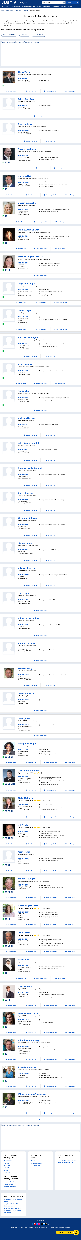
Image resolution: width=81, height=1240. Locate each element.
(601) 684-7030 (23, 236)
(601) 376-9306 (23, 858)
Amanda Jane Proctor (28, 1013)
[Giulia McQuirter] (9, 803)
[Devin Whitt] (9, 937)
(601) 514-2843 (23, 750)
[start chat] (76, 1232)
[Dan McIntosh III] (9, 698)
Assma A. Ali (24, 959)
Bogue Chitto (8, 1161)
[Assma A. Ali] (9, 964)
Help (36, 1227)
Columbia (6, 1170)
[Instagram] (39, 1224)
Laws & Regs (46, 6)
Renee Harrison (25, 493)
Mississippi (25, 10)
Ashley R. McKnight (27, 743)
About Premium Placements (12, 1208)
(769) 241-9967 (23, 804)
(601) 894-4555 (23, 474)
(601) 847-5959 (23, 725)
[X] (46, 1224)
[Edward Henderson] (9, 154)
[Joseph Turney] (9, 369)
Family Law (18, 10)
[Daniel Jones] (9, 723)
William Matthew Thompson (32, 1094)
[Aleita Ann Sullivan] (9, 523)
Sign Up (76, 2)
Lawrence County (9, 1182)
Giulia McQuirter (26, 798)
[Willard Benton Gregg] (9, 1045)
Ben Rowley (23, 391)
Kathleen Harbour (27, 418)
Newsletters (55, 6)
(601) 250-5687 (23, 397)
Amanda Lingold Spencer (30, 256)
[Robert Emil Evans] (9, 104)
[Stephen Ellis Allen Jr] (9, 648)
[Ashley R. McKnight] (9, 748)
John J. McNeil (24, 176)
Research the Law (26, 6)
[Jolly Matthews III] (9, 573)
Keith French (24, 851)
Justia (2, 10)
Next (40, 1120)
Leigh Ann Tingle (26, 283)
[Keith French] (9, 856)
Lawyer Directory (10, 10)
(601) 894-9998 (23, 499)
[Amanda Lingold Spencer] (9, 261)
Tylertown (7, 1172)
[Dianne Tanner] (9, 548)
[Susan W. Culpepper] (9, 1072)
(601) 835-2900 (23, 130)
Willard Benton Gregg (28, 1040)
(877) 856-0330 (23, 993)
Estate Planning (35, 1165)
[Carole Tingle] (9, 315)
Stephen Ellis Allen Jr (28, 643)
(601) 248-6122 (23, 424)
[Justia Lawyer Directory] (9, 2)
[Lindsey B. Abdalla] (9, 208)
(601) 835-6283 (23, 155)
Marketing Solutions (67, 6)
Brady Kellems (25, 124)
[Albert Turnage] (9, 77)
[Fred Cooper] (9, 598)
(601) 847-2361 (23, 524)
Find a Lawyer (6, 6)
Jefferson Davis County (11, 1186)
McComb (6, 1168)
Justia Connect (15, 1227)
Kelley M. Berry (25, 668)
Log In (69, 2)
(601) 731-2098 (23, 370)
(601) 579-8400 (23, 574)
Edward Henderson (27, 149)
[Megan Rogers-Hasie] (9, 910)
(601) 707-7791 (23, 966)
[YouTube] (35, 1224)
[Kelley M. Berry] (9, 673)
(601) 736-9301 (23, 624)
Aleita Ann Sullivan (27, 518)
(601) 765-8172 (23, 700)
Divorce (33, 1161)
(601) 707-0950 (23, 1020)
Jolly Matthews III (26, 568)
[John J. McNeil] (9, 181)
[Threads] (42, 1224)
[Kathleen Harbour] (9, 423)
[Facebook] (37, 1224)
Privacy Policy (54, 1227)
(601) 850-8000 (23, 1100)
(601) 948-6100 (23, 1046)
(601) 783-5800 (23, 182)
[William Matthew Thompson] (9, 1099)
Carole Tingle (24, 310)
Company (31, 1227)
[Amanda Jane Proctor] (9, 1018)
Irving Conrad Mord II (28, 443)
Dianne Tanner (25, 543)
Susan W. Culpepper (27, 1067)
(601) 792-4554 (23, 344)
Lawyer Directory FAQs (11, 1204)
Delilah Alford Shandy (28, 229)
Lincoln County (8, 1184)
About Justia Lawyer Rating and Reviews (12, 1211)
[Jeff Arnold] (9, 830)
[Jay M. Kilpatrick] (9, 991)
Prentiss (6, 1163)
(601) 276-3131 (23, 209)
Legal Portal (24, 1227)
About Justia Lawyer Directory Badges (13, 1200)
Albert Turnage (25, 72)
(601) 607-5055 (23, 939)
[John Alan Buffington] (9, 342)
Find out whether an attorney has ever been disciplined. (67, 1161)
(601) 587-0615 (23, 105)
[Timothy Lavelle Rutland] (9, 473)
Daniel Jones (24, 718)
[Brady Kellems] (9, 129)
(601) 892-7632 (23, 549)
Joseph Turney (25, 364)
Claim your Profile (9, 1206)
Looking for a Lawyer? (65, 1232)
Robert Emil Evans (26, 99)
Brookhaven (7, 1165)
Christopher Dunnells (28, 770)
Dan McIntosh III (26, 693)
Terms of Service (43, 1227)
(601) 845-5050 (23, 263)
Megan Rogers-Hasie (28, 905)
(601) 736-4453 (23, 599)
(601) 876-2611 (23, 449)
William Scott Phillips (28, 618)
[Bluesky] (44, 1224)
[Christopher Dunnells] (9, 775)
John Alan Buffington (28, 337)
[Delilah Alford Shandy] (9, 234)
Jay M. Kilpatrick (26, 986)
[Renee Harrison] (9, 498)
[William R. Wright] (9, 883)
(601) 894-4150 (23, 674)
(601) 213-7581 (23, 831)
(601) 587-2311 (23, 78)
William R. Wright (26, 878)
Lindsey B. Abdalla (27, 203)
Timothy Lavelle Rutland (30, 468)
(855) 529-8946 (23, 290)
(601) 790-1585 (23, 885)
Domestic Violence (36, 1163)
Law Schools (37, 6)
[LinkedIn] (32, 1224)
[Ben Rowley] (9, 396)
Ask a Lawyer (15, 6)
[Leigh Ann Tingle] (9, 288)
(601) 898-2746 (23, 777)
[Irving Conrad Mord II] (9, 448)
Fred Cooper (24, 593)
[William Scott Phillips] (9, 623)
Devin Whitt (24, 932)
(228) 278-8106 (23, 1073)
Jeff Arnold (23, 825)
